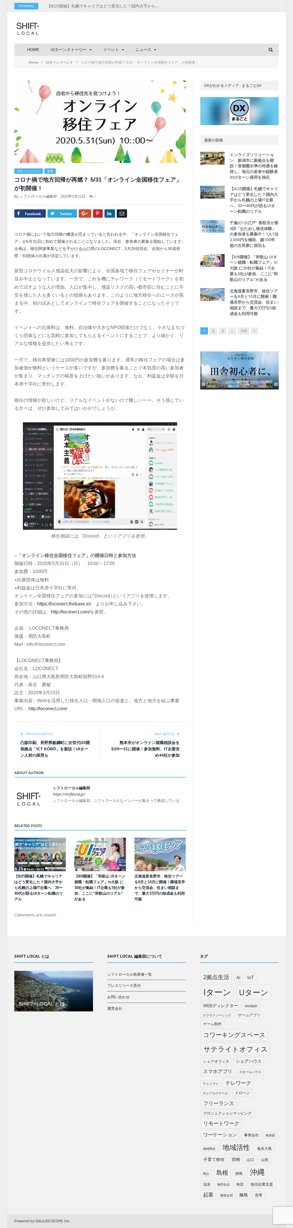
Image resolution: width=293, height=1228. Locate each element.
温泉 (207, 1184)
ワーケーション (220, 1134)
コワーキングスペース (234, 1035)
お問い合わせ (118, 996)
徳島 (239, 1173)
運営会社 (114, 1008)
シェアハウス (249, 1061)
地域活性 (236, 1147)
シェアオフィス (216, 1061)
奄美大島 (264, 1148)
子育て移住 (214, 1159)
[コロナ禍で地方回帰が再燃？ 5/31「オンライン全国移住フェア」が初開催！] (100, 122)
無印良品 (223, 1184)
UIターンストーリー (69, 49)
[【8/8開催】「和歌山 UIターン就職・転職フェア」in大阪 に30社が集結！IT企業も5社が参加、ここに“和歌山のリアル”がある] (100, 854)
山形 (264, 1159)
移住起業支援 (262, 1184)
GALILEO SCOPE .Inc (52, 1220)
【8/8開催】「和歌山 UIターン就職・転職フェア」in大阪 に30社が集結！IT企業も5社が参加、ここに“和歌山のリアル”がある (99, 887)
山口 (250, 1159)
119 (244, 330)
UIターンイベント (28, 171)
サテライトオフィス (235, 1049)
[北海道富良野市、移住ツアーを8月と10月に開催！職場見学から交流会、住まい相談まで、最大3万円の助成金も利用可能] (160, 854)
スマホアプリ (217, 1071)
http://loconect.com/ (70, 611)
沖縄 (257, 1172)
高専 (258, 1195)
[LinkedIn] (109, 213)
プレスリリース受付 (124, 985)
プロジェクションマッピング (227, 1113)
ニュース (143, 49)
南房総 (270, 1135)
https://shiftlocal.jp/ (69, 794)
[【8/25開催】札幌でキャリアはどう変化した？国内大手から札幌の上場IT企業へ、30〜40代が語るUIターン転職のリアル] (40, 854)
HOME (33, 49)
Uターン (253, 992)
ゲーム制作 (212, 1023)
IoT (250, 977)
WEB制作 (251, 1006)
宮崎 (235, 1159)
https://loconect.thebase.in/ (64, 603)
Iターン (217, 992)
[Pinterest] (98, 213)
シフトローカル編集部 (38, 196)
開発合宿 (226, 1195)
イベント (111, 49)
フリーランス (218, 1103)
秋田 (240, 1184)
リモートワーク (221, 1123)
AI (238, 977)
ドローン (242, 1092)
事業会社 (251, 1135)
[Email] (122, 213)
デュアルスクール (215, 1093)
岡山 (206, 1174)
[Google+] (85, 213)
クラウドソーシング (217, 1015)
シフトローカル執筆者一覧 (129, 974)
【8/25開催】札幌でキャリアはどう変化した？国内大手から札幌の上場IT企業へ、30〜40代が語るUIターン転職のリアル (105, 6)
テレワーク (238, 1082)
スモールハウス (250, 1072)
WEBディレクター (220, 1005)
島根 (222, 1172)
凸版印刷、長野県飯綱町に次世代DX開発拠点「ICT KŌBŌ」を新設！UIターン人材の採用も (55, 748)
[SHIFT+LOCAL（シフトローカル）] (27, 27)
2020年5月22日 (73, 196)
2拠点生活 (216, 977)
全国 (50, 171)
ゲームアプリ (249, 1015)
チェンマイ (211, 1084)
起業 (208, 1194)
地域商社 (209, 1149)
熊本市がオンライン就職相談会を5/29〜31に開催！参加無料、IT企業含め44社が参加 (145, 748)
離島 (243, 1195)
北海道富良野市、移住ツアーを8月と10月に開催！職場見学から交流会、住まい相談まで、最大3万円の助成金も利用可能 (159, 887)
